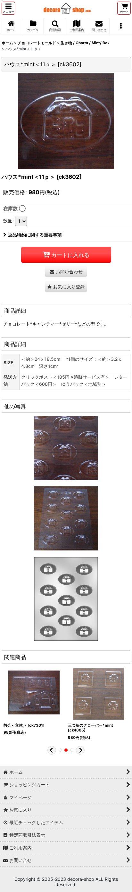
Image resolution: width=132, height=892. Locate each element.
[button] (8, 8)
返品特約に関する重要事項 (35, 234)
